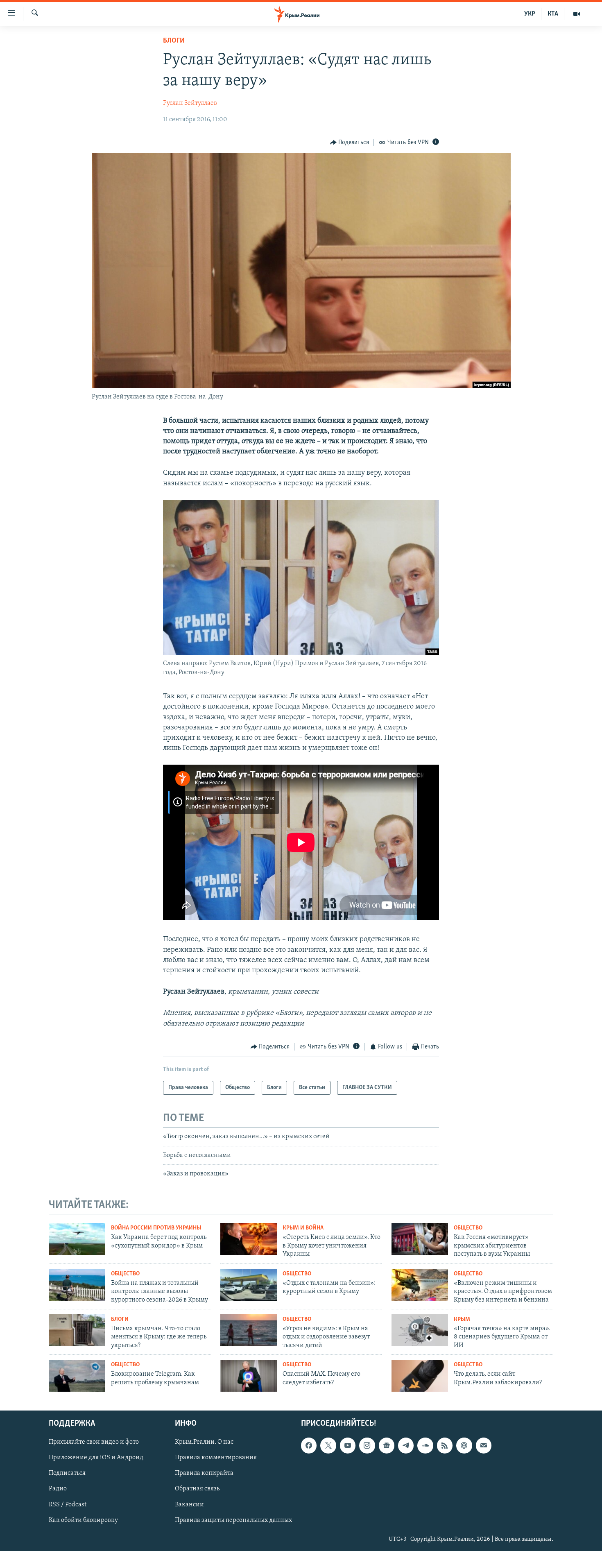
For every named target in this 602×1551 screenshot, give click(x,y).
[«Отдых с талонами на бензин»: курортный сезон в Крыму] (248, 1285)
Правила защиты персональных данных (233, 1520)
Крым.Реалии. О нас (204, 1442)
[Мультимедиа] (576, 14)
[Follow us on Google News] (386, 1445)
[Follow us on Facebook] (309, 1445)
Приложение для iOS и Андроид (96, 1457)
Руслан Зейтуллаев (190, 103)
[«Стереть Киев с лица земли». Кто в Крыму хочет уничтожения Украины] (248, 1239)
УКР (529, 14)
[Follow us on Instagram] (367, 1445)
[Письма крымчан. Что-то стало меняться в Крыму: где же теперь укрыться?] (77, 1330)
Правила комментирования (216, 1457)
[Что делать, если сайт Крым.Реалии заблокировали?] (420, 1376)
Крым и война (303, 1228)
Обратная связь (197, 1488)
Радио (58, 1488)
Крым (462, 1319)
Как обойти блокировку (83, 1520)
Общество (468, 1228)
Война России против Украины (156, 1228)
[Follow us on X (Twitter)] (328, 1445)
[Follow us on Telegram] (406, 1445)
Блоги (174, 41)
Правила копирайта (204, 1473)
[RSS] (445, 1445)
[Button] (349, 142)
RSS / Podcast (67, 1504)
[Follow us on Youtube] (347, 1445)
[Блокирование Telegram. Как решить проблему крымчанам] (77, 1376)
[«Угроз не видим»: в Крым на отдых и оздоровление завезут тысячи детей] (248, 1330)
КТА (553, 14)
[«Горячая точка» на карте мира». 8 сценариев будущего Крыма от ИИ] (420, 1330)
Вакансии (189, 1504)
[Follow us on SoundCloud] (425, 1445)
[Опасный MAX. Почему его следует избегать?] (248, 1376)
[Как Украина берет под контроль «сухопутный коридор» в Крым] (77, 1239)
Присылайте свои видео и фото (94, 1442)
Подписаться (67, 1473)
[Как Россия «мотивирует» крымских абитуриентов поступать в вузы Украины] (420, 1239)
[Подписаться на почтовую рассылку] (483, 1445)
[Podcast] (464, 1445)
